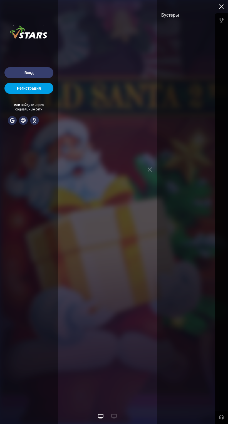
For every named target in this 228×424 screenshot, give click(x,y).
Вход (29, 72)
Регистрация (29, 88)
